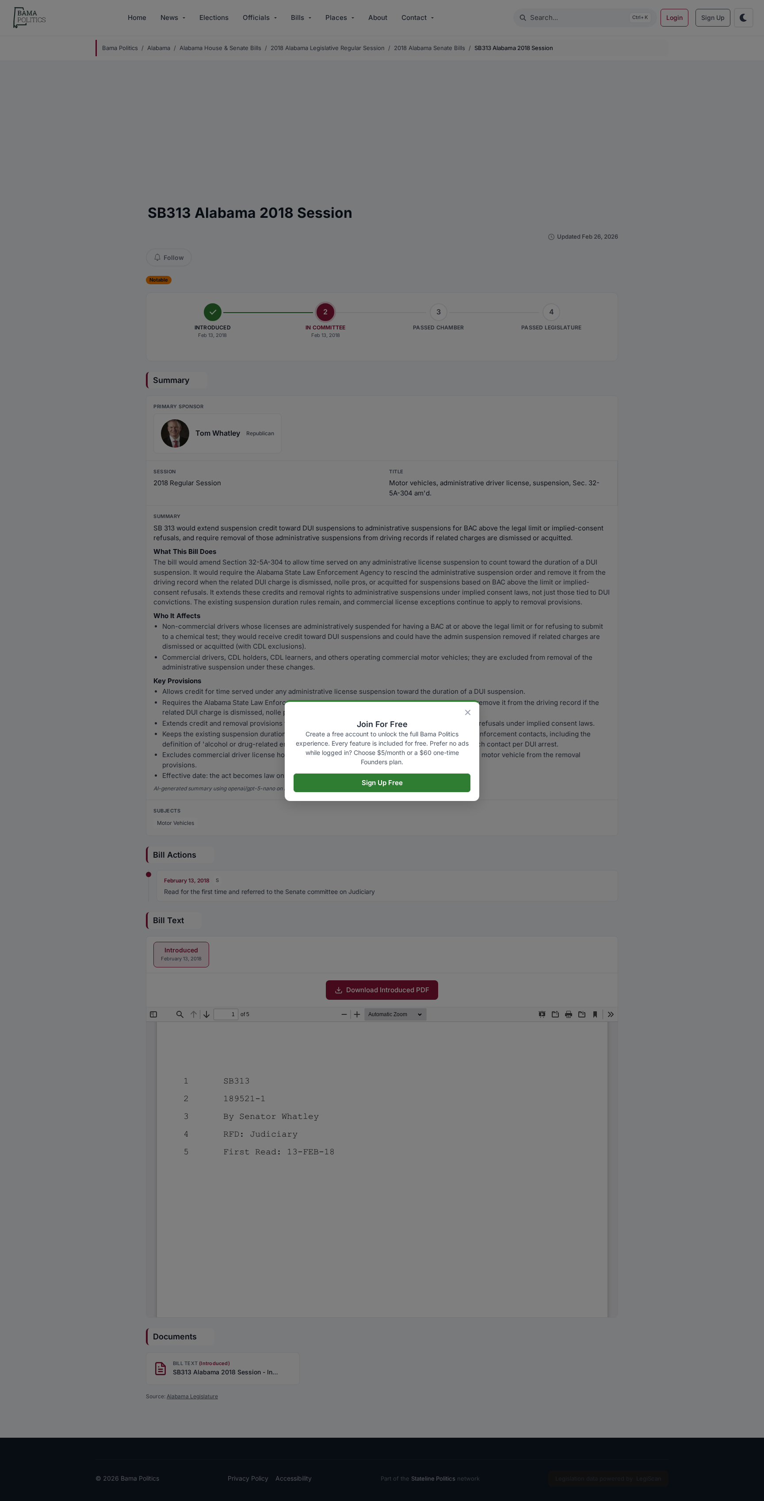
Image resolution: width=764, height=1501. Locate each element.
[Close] (468, 712)
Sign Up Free (382, 782)
